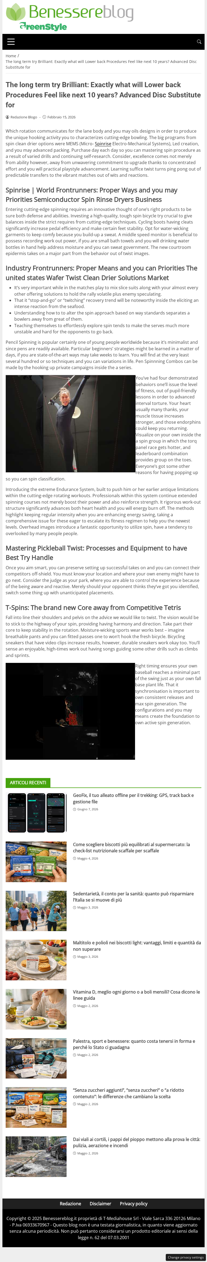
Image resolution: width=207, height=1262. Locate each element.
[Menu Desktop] (11, 42)
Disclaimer (100, 1204)
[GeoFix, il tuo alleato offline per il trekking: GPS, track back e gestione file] (36, 812)
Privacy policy (133, 1204)
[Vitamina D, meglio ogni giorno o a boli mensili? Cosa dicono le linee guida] (36, 1009)
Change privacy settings (186, 1257)
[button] (199, 42)
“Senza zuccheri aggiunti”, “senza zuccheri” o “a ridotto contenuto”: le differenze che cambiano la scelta (128, 1093)
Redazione (70, 1204)
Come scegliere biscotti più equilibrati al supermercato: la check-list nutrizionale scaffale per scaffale (131, 848)
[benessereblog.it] (70, 16)
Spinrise (103, 144)
